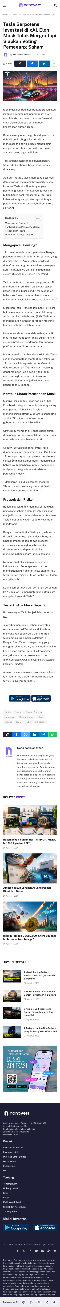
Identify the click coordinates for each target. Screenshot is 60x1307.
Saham (18, 712)
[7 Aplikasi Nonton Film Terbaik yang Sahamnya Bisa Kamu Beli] (12, 1032)
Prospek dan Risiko (15, 230)
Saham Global (26, 717)
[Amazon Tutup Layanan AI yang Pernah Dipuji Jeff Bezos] (30, 868)
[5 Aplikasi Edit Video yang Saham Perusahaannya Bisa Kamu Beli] (12, 1013)
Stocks (8, 722)
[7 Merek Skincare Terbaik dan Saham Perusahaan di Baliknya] (12, 996)
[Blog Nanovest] (30, 5)
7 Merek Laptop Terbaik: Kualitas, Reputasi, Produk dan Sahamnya (40, 975)
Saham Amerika (34, 712)
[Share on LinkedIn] (44, 64)
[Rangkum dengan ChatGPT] (23, 1302)
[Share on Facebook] (32, 64)
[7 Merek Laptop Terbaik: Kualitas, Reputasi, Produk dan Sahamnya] (12, 976)
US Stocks (40, 722)
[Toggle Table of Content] (36, 218)
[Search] (55, 5)
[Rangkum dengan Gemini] (54, 1302)
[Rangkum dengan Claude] (39, 1302)
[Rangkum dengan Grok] (46, 1302)
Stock (41, 717)
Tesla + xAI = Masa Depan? (19, 234)
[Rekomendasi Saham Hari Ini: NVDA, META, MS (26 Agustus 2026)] (30, 820)
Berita (8, 712)
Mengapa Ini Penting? (16, 223)
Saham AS (10, 717)
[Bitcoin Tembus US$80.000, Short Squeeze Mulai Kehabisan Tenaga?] (30, 917)
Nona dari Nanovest (22, 55)
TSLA (28, 722)
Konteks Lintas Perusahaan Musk (22, 226)
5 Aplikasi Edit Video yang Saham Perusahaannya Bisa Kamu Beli (38, 1012)
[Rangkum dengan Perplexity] (31, 1302)
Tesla (18, 722)
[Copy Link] (20, 64)
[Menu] (5, 5)
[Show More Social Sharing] (54, 64)
